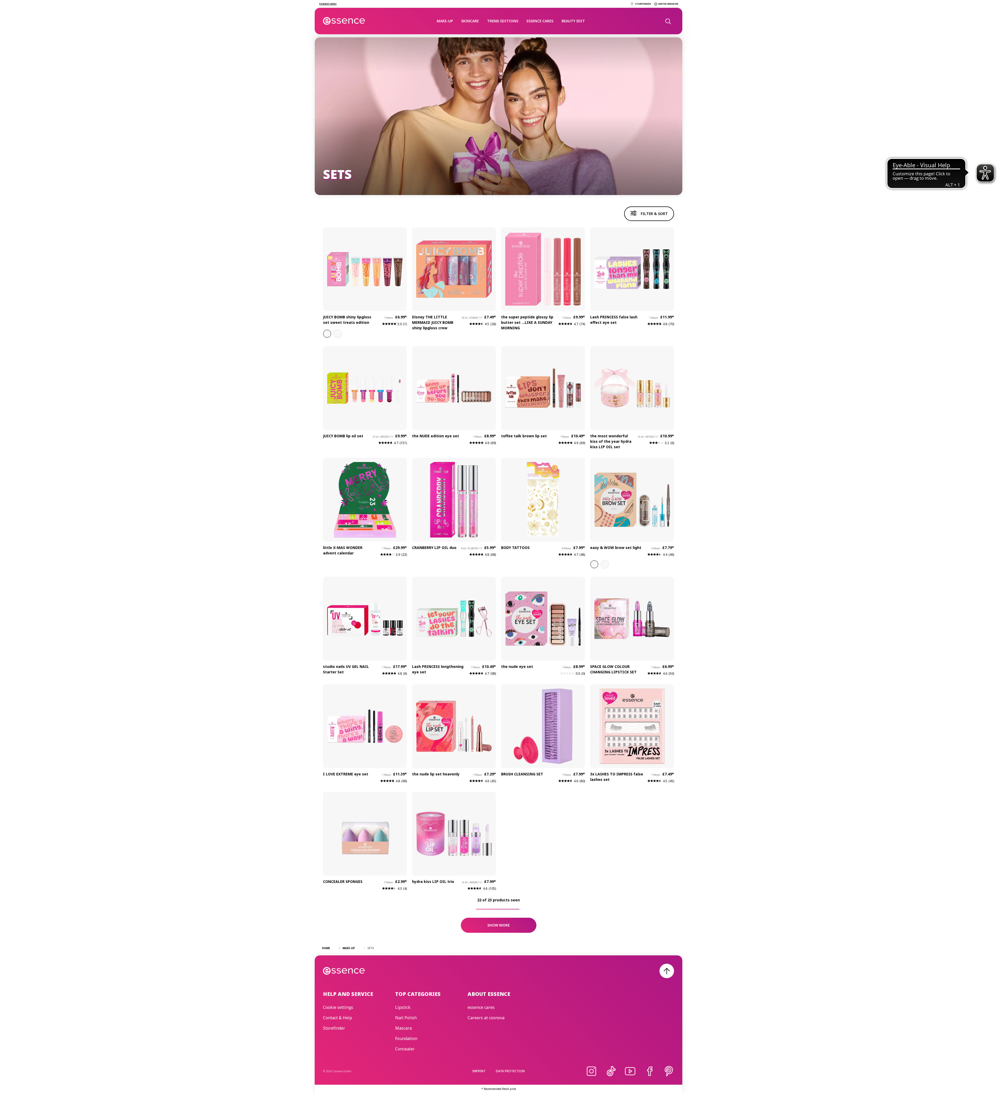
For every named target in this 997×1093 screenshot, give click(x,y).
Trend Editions (502, 20)
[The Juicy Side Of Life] (337, 334)
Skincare (470, 20)
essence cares (540, 20)
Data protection (510, 1071)
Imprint (479, 1071)
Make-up (445, 20)
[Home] (344, 21)
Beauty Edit (573, 20)
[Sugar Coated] (327, 334)
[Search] (668, 21)
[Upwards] (666, 971)
